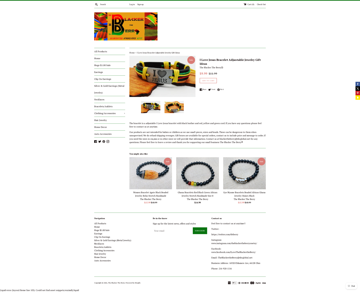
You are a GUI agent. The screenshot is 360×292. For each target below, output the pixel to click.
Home (97, 58)
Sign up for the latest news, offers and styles (174, 223)
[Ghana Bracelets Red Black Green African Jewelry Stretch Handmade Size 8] (197, 173)
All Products (100, 51)
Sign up (140, 4)
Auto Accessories (103, 133)
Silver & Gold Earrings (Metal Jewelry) (109, 89)
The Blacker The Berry (116, 283)
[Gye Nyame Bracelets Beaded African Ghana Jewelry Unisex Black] (244, 173)
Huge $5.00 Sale (102, 65)
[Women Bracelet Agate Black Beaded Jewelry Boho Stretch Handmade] (150, 173)
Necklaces (99, 99)
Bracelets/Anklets (103, 106)
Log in (132, 4)
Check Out (261, 4)
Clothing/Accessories (109, 113)
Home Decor (100, 127)
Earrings (98, 72)
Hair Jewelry (100, 120)
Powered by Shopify (133, 283)
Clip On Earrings (102, 79)
